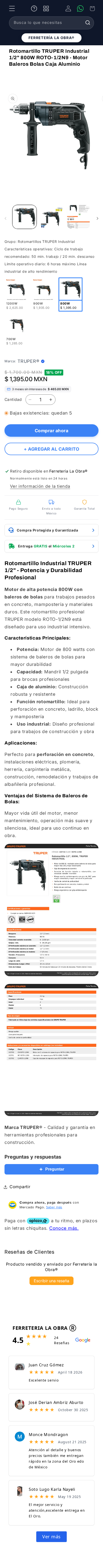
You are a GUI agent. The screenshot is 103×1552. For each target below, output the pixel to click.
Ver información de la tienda (40, 486)
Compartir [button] (20, 1186)
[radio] (16, 294)
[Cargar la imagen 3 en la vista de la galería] (78, 217)
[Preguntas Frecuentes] (34, 8)
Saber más (54, 1207)
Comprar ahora (51, 430)
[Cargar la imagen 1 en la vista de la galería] (24, 217)
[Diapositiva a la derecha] (97, 218)
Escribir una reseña (51, 1280)
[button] (12, 8)
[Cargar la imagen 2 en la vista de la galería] (52, 217)
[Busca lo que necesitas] (88, 23)
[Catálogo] (46, 8)
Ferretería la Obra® (51, 38)
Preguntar (54, 1169)
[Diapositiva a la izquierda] (5, 218)
